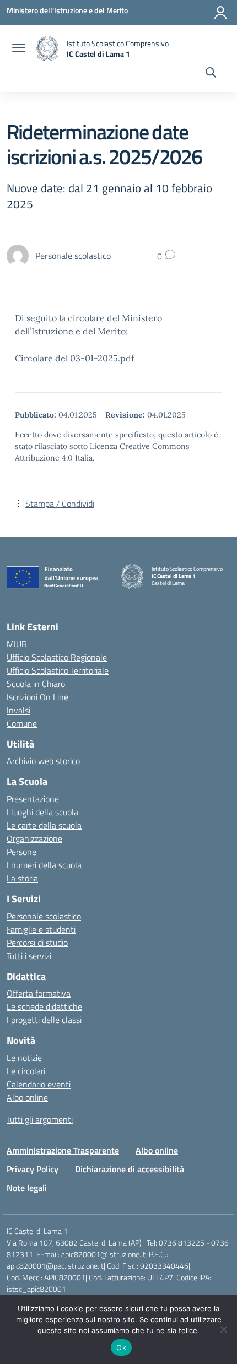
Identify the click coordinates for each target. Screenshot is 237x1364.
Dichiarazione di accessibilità (129, 1169)
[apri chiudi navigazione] (18, 49)
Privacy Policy (32, 1169)
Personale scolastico (44, 916)
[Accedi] (220, 13)
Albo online (27, 1097)
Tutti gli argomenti (40, 1119)
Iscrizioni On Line (37, 696)
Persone (21, 851)
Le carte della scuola (44, 825)
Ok (121, 1347)
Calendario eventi (39, 1084)
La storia (22, 878)
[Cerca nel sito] (210, 74)
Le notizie (24, 1057)
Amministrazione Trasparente (63, 1150)
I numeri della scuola (44, 865)
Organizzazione (34, 838)
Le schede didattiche (44, 1006)
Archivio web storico (43, 760)
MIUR (17, 644)
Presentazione (33, 798)
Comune (22, 723)
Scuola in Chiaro (36, 683)
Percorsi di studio (37, 942)
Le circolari (26, 1071)
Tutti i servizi (29, 955)
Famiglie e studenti (41, 929)
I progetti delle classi (44, 1019)
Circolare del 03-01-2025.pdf (74, 358)
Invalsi (18, 710)
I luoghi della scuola (42, 812)
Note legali (27, 1187)
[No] (223, 1329)
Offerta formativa (39, 993)
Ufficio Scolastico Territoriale (58, 670)
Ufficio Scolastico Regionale (57, 657)
